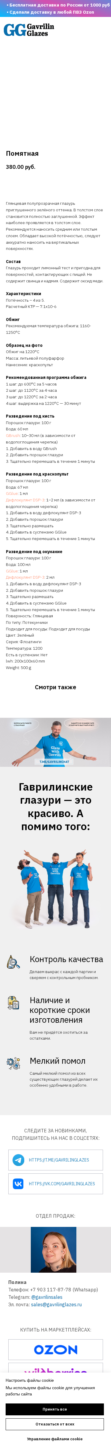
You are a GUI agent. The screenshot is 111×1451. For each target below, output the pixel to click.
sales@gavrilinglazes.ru (56, 1304)
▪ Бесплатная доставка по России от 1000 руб (58, 5)
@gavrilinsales (46, 1297)
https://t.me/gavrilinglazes (59, 1160)
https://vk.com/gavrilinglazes (62, 1183)
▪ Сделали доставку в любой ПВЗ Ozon (50, 12)
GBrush (13, 435)
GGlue (12, 493)
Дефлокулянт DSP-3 (25, 500)
